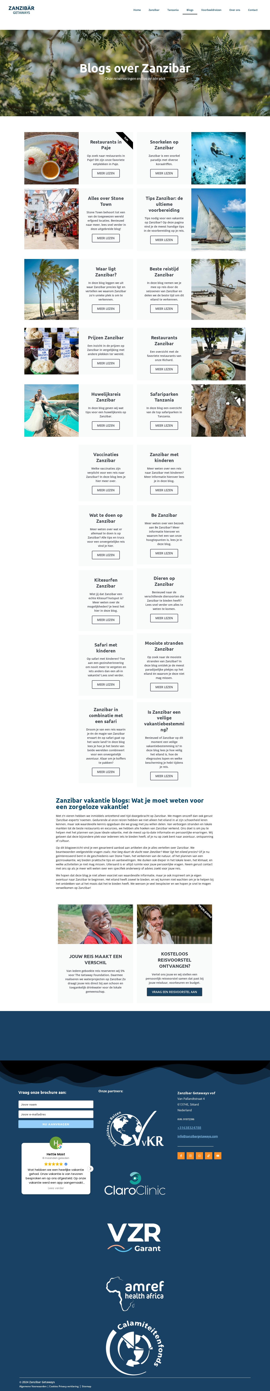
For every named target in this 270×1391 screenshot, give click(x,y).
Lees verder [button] (56, 1188)
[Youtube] (217, 1155)
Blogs (190, 10)
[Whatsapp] (199, 1155)
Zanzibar (154, 10)
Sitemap (86, 1386)
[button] (90, 1169)
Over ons (234, 10)
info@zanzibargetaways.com (197, 1136)
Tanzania (173, 10)
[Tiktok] (208, 1155)
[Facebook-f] (181, 1155)
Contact (253, 10)
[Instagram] (190, 1155)
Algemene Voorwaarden (33, 1386)
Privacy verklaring (69, 1386)
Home (137, 10)
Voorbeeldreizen (211, 10)
